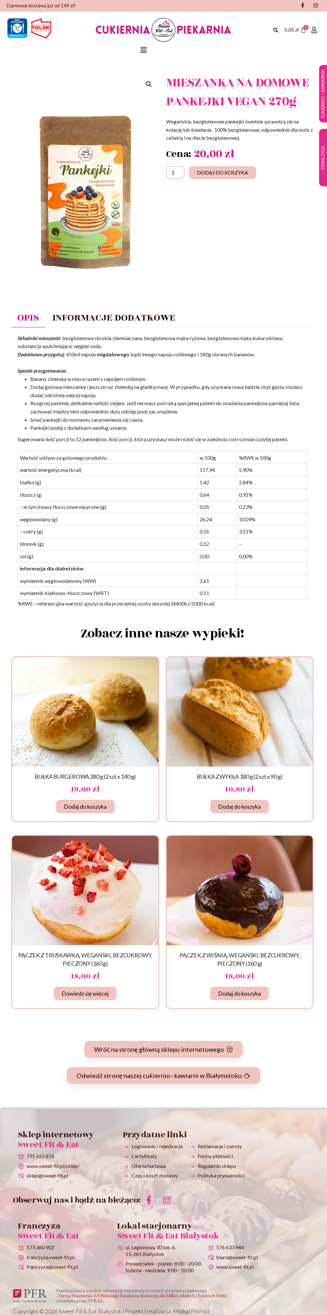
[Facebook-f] (149, 1200)
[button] (143, 50)
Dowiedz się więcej (85, 993)
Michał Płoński (191, 1311)
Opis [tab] (28, 317)
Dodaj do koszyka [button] (85, 806)
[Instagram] (167, 1200)
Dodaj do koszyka (222, 172)
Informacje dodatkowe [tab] (113, 317)
